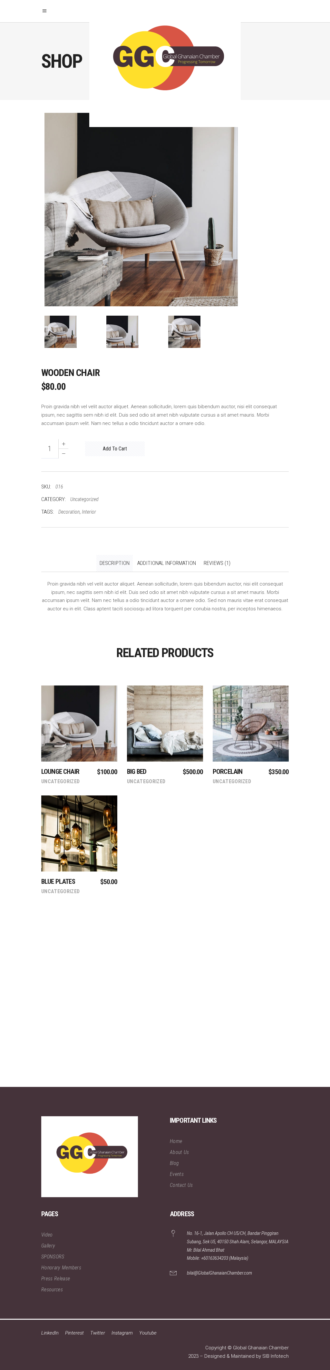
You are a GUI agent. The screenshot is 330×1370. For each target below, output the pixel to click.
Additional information (166, 563)
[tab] (114, 563)
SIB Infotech (275, 1356)
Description (115, 563)
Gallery (48, 1246)
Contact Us (181, 1185)
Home (176, 1141)
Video (47, 1235)
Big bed (136, 771)
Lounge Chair (60, 771)
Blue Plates (58, 881)
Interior (89, 512)
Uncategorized (84, 499)
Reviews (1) (217, 563)
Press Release (55, 1279)
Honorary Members (61, 1268)
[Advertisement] (165, 1004)
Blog (174, 1163)
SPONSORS (52, 1257)
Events (177, 1174)
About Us (179, 1152)
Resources (52, 1289)
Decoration (69, 512)
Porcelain (227, 771)
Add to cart (115, 449)
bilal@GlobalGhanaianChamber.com (219, 1273)
